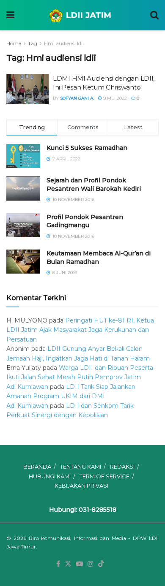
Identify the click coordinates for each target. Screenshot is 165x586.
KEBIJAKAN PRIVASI (81, 485)
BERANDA (37, 466)
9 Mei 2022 (114, 98)
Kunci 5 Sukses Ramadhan (87, 148)
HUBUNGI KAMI (50, 476)
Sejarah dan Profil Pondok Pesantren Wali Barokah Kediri (94, 184)
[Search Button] (154, 15)
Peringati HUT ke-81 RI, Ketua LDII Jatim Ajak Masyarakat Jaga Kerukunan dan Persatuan (80, 330)
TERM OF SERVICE (104, 476)
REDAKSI (122, 466)
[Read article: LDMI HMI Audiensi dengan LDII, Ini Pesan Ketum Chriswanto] (27, 89)
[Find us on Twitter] (68, 564)
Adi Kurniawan (27, 387)
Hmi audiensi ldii (64, 43)
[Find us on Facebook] (58, 564)
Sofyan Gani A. (77, 98)
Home (13, 43)
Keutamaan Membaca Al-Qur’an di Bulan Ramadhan (99, 258)
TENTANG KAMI (80, 466)
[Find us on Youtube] (79, 564)
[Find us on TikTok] (101, 564)
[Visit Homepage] (82, 15)
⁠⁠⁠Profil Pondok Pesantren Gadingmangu (85, 221)
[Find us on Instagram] (91, 564)
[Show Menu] (10, 15)
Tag (32, 43)
